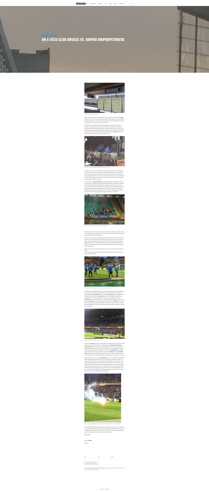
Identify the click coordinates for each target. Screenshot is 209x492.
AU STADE (43, 35)
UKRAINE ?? (54, 35)
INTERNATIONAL (49, 35)
